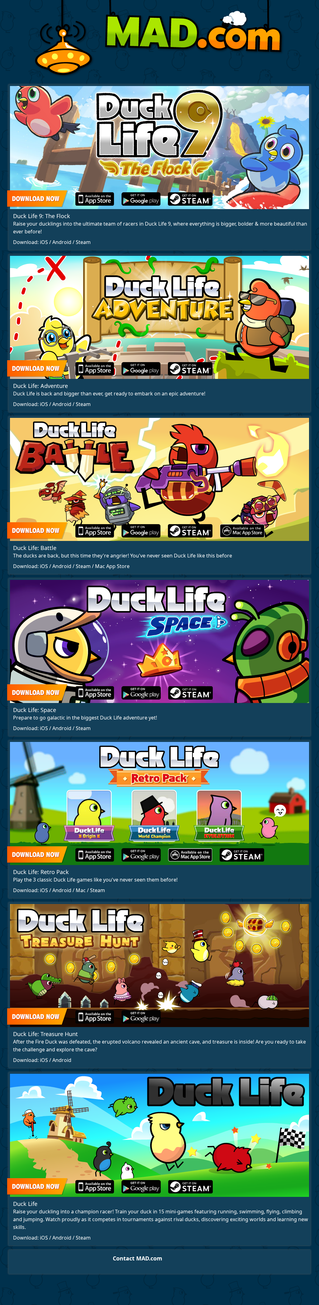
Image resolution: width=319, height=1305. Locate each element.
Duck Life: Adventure (40, 386)
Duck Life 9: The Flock (41, 216)
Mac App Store (112, 566)
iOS (44, 242)
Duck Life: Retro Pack (41, 872)
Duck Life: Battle (34, 548)
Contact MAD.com (137, 1258)
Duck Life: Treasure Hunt (45, 1034)
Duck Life (25, 1203)
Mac (81, 890)
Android (61, 242)
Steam (83, 242)
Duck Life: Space (34, 710)
